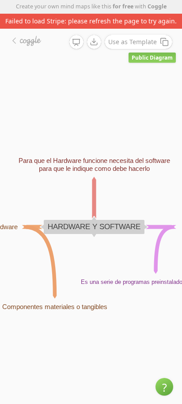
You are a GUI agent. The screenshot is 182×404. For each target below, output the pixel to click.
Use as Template (132, 42)
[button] (164, 387)
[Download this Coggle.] (94, 42)
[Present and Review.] (76, 42)
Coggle (157, 6)
